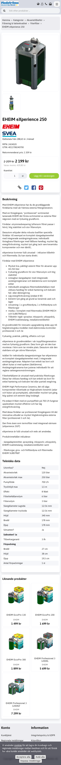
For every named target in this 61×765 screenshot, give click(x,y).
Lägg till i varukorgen (44, 176)
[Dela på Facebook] (34, 187)
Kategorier (18, 20)
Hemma (6, 20)
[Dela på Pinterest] (41, 187)
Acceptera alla (23, 757)
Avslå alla (40, 757)
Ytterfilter (34, 23)
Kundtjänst (6, 735)
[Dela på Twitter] (26, 187)
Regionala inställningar (12, 740)
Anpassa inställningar (30, 760)
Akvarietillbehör (34, 20)
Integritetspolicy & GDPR (43, 735)
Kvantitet (8, 170)
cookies (18, 745)
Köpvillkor (36, 740)
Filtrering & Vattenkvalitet (14, 23)
